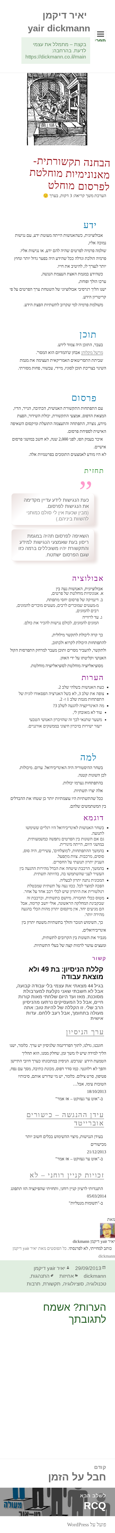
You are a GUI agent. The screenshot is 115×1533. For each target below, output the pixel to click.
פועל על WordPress (86, 1524)
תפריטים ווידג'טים (100, 40)
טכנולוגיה (96, 1284)
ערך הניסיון (85, 1032)
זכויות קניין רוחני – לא (67, 1175)
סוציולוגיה (73, 1284)
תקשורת (51, 1284)
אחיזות (66, 1276)
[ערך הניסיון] (57, 985)
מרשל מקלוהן (92, 352)
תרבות (33, 1284)
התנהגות (40, 1276)
